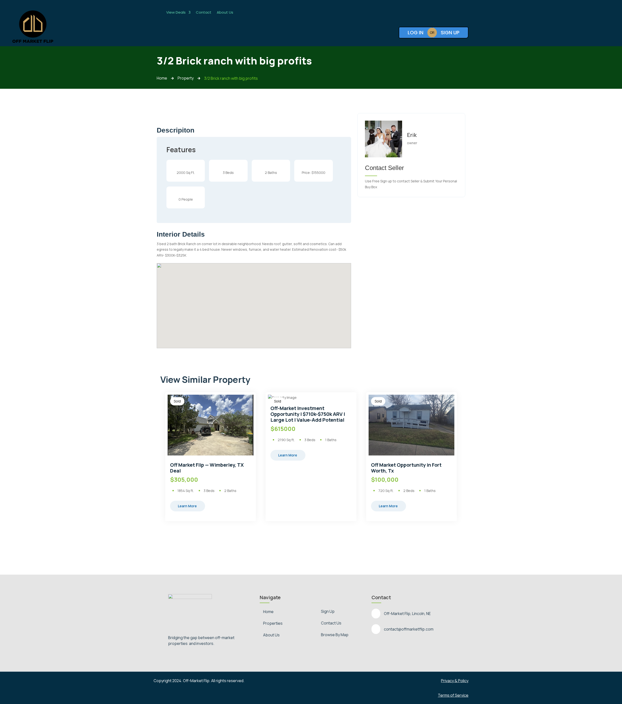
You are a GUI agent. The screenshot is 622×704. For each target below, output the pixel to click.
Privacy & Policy (454, 680)
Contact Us (331, 623)
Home (268, 611)
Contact (203, 13)
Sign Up (450, 32)
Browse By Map (334, 634)
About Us (225, 13)
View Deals (176, 13)
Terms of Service (453, 695)
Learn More (187, 506)
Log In (415, 32)
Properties (273, 623)
